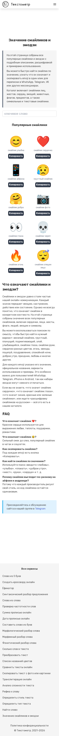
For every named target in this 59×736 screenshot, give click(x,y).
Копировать (16, 156)
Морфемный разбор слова (17, 636)
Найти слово (9, 709)
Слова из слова (11, 600)
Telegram (40, 508)
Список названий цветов (17, 661)
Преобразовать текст (15, 655)
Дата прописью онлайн (16, 618)
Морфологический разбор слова (21, 630)
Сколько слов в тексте (15, 649)
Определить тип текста (16, 703)
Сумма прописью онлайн (16, 612)
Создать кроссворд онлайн (18, 582)
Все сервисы (29, 568)
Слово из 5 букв (11, 576)
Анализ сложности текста (18, 685)
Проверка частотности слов (19, 606)
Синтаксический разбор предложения (25, 594)
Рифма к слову (10, 691)
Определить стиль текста (17, 697)
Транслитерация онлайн (17, 679)
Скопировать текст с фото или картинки (26, 673)
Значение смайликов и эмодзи (20, 715)
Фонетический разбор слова (19, 642)
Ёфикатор (8, 588)
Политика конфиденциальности (29, 725)
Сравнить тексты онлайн (17, 667)
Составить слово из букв (17, 624)
